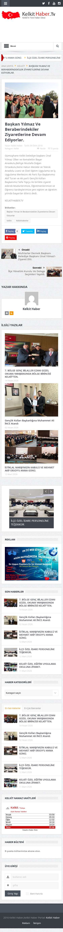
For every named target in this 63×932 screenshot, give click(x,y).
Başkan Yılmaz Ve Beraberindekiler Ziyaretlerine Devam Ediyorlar (31, 214)
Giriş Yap (13, 893)
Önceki (26, 249)
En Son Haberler (13, 708)
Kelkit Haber (17, 145)
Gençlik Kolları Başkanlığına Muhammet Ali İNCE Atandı (29, 422)
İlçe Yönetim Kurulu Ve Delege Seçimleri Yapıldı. (26, 272)
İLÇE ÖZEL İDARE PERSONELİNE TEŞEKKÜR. (35, 57)
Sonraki (37, 267)
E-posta (54, 148)
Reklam (26, 923)
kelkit (9, 220)
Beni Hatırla (36, 893)
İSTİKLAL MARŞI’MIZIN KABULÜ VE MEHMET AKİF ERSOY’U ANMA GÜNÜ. (29, 469)
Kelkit (16, 148)
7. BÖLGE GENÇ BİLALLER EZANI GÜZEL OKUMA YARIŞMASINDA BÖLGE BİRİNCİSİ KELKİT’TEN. (28, 373)
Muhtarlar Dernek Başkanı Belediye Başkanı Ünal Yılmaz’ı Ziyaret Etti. (36, 256)
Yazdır (43, 148)
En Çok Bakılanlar (32, 708)
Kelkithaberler (22, 220)
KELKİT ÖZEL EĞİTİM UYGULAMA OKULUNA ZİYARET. (37, 665)
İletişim (37, 923)
